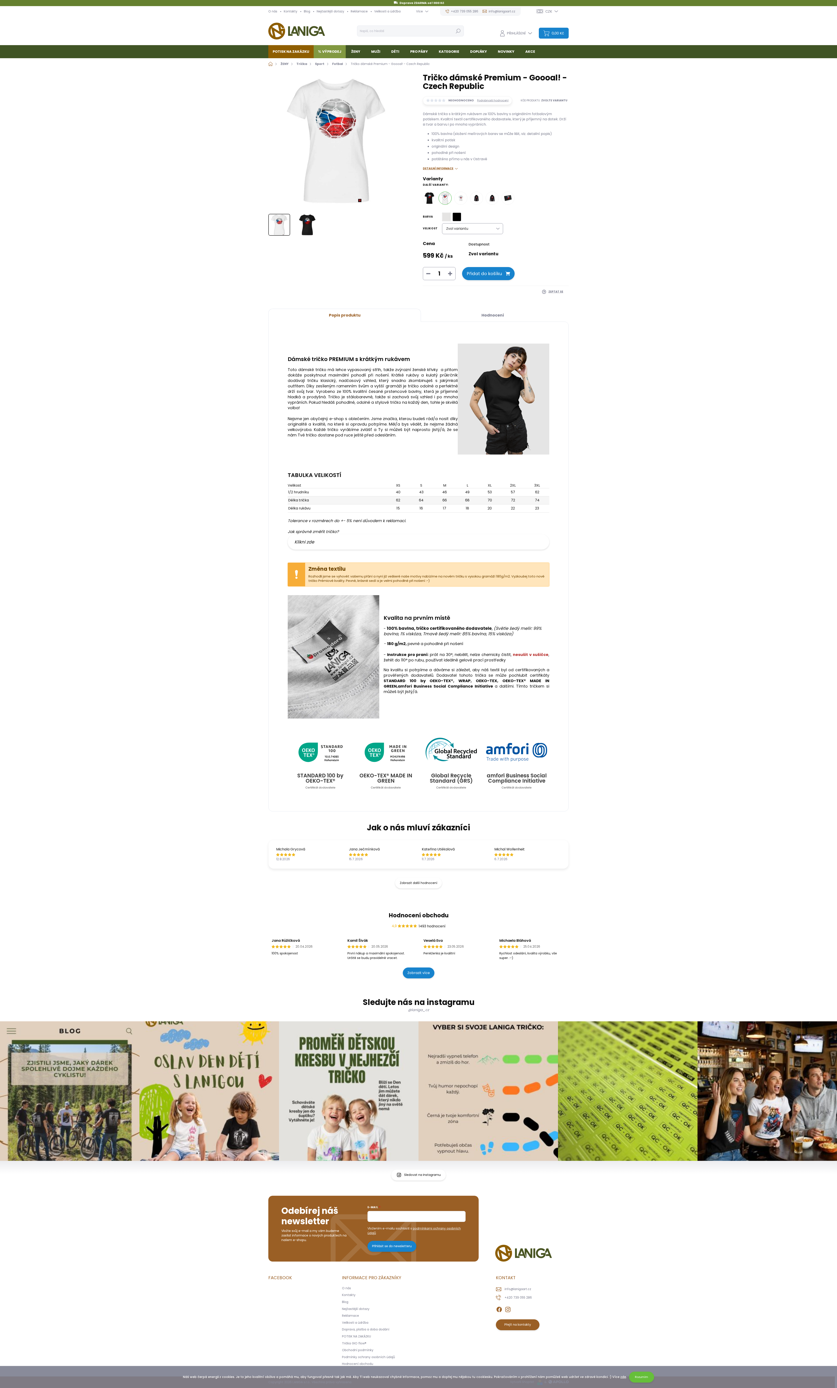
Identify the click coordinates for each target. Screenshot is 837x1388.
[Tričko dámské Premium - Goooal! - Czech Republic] (445, 198)
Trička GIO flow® (354, 1343)
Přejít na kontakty (517, 1324)
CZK (548, 11)
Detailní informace (438, 168)
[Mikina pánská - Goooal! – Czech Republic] (492, 198)
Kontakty (290, 11)
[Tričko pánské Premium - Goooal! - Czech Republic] (429, 198)
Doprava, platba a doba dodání (365, 1329)
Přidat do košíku (484, 274)
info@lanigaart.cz (518, 1289)
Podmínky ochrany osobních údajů (368, 1357)
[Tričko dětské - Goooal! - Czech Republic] (460, 198)
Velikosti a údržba (387, 11)
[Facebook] (499, 1308)
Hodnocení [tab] (492, 315)
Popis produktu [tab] (345, 315)
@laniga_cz (418, 1009)
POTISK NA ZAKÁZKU (356, 1336)
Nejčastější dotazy (330, 11)
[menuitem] (293, 51)
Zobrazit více (418, 972)
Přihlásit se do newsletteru (392, 1246)
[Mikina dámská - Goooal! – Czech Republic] (476, 198)
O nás (272, 11)
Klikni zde (304, 542)
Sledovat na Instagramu (422, 1175)
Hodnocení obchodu (419, 915)
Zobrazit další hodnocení (418, 883)
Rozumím (641, 1377)
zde (623, 1377)
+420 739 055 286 (518, 1297)
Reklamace (359, 11)
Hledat (458, 31)
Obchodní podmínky (357, 1350)
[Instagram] (508, 1308)
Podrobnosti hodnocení (493, 100)
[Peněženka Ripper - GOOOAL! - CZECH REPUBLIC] (507, 198)
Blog (307, 11)
